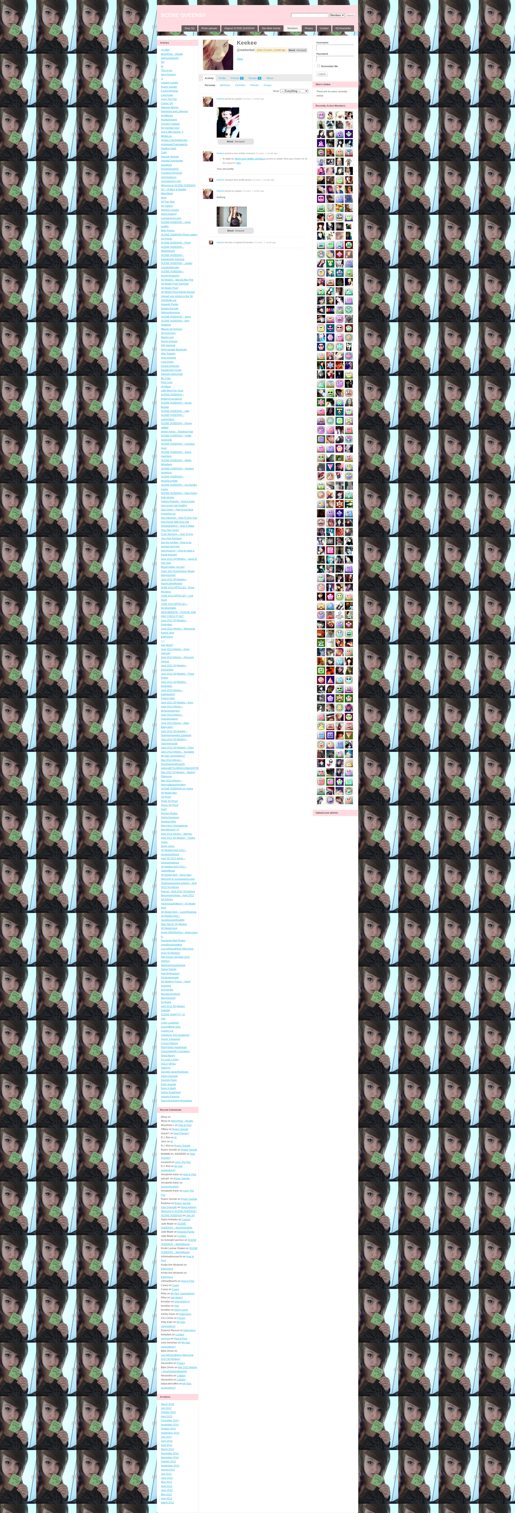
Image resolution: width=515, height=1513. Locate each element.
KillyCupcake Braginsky (174, 349)
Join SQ (190, 1215)
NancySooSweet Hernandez (176, 1100)
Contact (324, 28)
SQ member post (170, 128)
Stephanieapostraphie (173, 965)
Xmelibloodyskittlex (171, 944)
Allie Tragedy (168, 353)
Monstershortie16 (170, 994)
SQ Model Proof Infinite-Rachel (178, 292)
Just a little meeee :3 (172, 132)
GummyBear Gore (171, 1026)
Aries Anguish (168, 357)
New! (164, 197)
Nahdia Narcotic (170, 308)
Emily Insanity (168, 1084)
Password (322, 53)
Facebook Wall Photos (173, 940)
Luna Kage (167, 95)
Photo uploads (209, 28)
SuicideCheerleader (172, 160)
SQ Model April (169, 928)
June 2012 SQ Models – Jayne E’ (179, 559)
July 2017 (166, 1408)
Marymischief (168, 998)
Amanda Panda (169, 304)
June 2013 (167, 1478)
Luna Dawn (167, 361)
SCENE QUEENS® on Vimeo (177, 788)
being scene (167, 846)
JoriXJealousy (168, 177)
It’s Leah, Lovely (170, 1059)
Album (269, 78)
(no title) (165, 49)
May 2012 (166, 1494)
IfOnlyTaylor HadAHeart (174, 1047)
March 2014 (167, 1449)
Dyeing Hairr (168, 698)
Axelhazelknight (169, 58)
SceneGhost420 (170, 169)
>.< (162, 641)
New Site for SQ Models (174, 924)
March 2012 (167, 1502)
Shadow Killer (168, 821)
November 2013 (170, 1457)
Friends (236, 78)
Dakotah (165, 1010)
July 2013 (166, 1474)
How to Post (184, 1125)
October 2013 (168, 1461)
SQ (162, 62)
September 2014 (170, 1433)
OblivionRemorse (170, 312)
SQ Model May (169, 792)
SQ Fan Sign (168, 201)
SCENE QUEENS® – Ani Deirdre (179, 485)
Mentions (225, 85)
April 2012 (166, 1498)
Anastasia (166, 165)
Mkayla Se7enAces (171, 329)
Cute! (164, 152)
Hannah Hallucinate (172, 374)
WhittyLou (166, 136)
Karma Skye (167, 632)
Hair (163, 1018)
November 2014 (170, 1424)
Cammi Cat (167, 1030)
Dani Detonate (169, 1207)
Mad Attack (167, 193)
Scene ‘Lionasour (170, 1039)
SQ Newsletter (343, 28)
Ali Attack (166, 386)
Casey (164, 489)
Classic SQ (167, 103)
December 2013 (170, 1453)
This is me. (167, 70)
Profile (222, 78)
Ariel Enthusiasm (170, 973)
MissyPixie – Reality (172, 54)
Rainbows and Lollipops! (174, 111)
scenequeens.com (171, 181)
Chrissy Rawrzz (169, 1043)
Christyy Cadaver (170, 123)
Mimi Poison (167, 230)
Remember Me (329, 66)
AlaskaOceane (169, 119)
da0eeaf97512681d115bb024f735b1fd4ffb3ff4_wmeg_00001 (194, 768)
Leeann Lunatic (169, 82)
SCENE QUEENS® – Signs (176, 316)
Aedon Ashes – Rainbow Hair (177, 431)
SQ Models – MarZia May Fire (177, 279)
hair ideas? (167, 645)
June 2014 (167, 1441)
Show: (276, 91)
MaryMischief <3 (170, 829)
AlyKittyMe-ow (168, 300)
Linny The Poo (169, 99)
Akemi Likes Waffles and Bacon (250, 158)
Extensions (167, 636)
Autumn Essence (170, 1096)
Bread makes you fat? (173, 567)
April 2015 (166, 1416)
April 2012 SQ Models (173, 1006)
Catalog (181, 1375)
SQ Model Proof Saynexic (175, 283)
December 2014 (170, 1420)
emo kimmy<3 (182, 1301)
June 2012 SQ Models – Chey (177, 747)
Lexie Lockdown (170, 1022)
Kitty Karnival (168, 345)
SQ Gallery (167, 206)
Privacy (309, 28)
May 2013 (166, 1482)
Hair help (166, 563)
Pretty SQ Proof (169, 801)
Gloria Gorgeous (170, 817)
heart (164, 809)
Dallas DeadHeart (171, 1092)
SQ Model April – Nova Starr (176, 875)
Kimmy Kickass (169, 341)
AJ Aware (166, 1002)
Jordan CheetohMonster (174, 140)
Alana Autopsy (169, 214)
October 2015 (168, 1412)
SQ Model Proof (169, 288)
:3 (162, 78)
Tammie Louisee (170, 210)
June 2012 (167, 1490)
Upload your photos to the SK (177, 296)
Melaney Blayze (169, 107)
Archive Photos (169, 813)
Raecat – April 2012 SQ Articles (178, 891)
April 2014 (166, 1445)
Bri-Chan (166, 378)
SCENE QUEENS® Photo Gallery (179, 234)
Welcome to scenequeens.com (178, 879)
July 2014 (166, 1437)
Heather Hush (168, 148)
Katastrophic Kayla (171, 370)
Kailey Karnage (169, 1076)
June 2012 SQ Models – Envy (177, 702)
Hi (162, 66)
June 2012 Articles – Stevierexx (178, 628)
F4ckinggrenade (170, 977)
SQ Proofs (166, 238)
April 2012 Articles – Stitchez (176, 834)
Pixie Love (166, 382)
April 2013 (166, 1486)
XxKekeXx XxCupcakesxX (175, 1035)
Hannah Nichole (170, 156)
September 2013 (170, 1465)
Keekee (247, 43)
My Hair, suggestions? (173, 755)
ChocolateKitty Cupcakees (175, 1051)
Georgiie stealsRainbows (174, 1071)
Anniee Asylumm (170, 366)
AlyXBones (167, 115)
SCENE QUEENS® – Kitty (175, 411)
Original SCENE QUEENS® (239, 28)
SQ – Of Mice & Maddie (173, 189)
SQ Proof (166, 797)
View (240, 58)
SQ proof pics (168, 333)
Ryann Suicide (169, 86)
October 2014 (168, 1428)
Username (322, 42)
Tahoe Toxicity (168, 969)
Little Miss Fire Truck (172, 390)
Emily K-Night (168, 1088)
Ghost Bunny (168, 1055)
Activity (209, 78)
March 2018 (167, 1404)
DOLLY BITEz (168, 1063)
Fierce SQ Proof (169, 805)
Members (292, 28)
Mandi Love (167, 337)
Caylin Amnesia (169, 91)
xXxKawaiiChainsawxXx (174, 144)
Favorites (240, 85)
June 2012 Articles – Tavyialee (177, 751)
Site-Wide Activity (271, 28)
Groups (254, 78)
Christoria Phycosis (171, 173)
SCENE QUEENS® (183, 15)
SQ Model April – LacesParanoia (179, 912)
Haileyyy (165, 1067)
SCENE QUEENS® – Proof (176, 242)
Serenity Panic (169, 1080)
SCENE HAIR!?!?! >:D (173, 1014)
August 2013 (168, 1469)
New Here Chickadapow (174, 825)
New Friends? (168, 74)
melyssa (165, 1338)
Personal (210, 85)
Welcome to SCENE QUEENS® (178, 185)
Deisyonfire (167, 989)
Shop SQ (189, 28)
